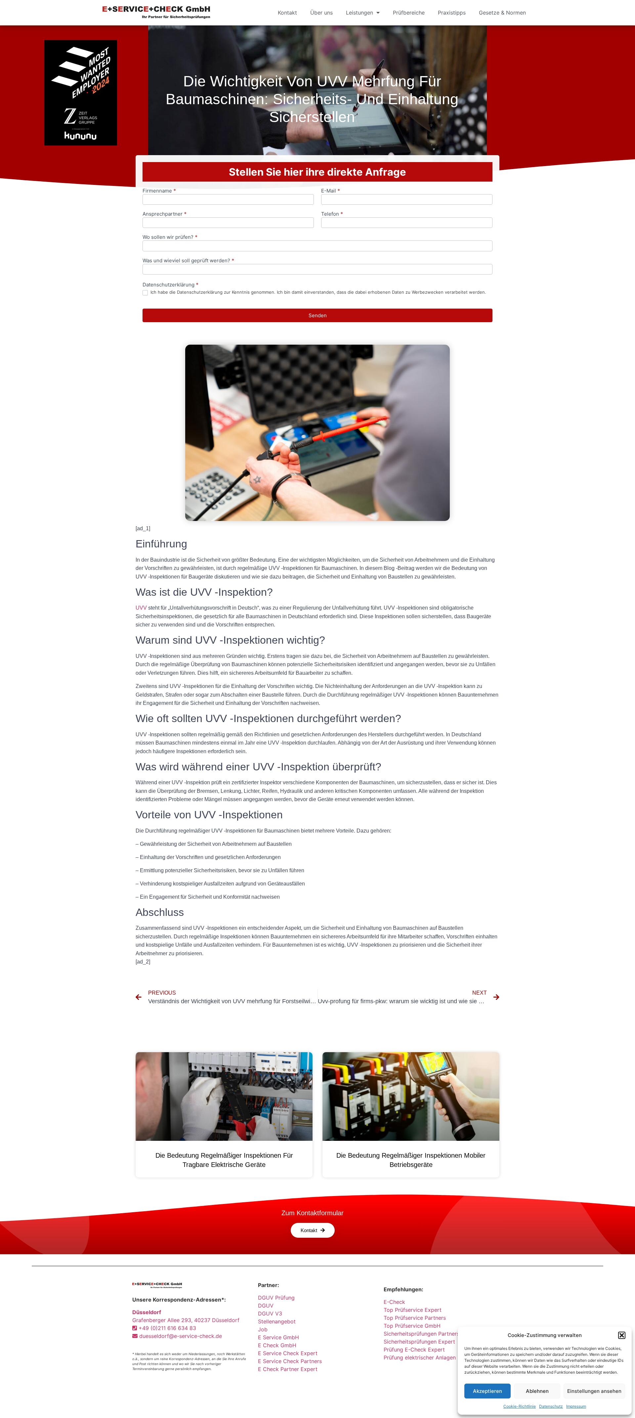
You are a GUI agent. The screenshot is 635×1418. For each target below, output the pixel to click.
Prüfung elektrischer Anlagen (420, 1357)
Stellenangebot (277, 1321)
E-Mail (330, 191)
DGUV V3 (270, 1313)
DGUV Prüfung (276, 1297)
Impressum (576, 1406)
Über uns (321, 12)
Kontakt (287, 12)
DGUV (266, 1305)
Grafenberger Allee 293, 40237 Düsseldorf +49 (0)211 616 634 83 (185, 1320)
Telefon (332, 214)
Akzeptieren (487, 1391)
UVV (141, 608)
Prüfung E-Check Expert (414, 1349)
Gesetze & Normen (502, 12)
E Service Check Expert (289, 1353)
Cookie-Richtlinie (519, 1406)
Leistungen (359, 12)
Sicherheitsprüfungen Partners (421, 1333)
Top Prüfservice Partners (415, 1317)
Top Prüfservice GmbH (412, 1325)
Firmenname (159, 191)
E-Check (394, 1302)
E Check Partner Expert (288, 1369)
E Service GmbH (278, 1337)
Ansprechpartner (165, 214)
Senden (318, 315)
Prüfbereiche (409, 12)
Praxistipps (452, 12)
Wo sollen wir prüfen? (170, 237)
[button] (621, 1335)
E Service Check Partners (290, 1361)
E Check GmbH (277, 1345)
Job (263, 1329)
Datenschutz (551, 1406)
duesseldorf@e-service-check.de (180, 1336)
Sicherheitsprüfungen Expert (419, 1341)
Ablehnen (537, 1391)
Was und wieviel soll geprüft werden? (188, 261)
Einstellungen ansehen (594, 1391)
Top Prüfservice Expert (413, 1310)
